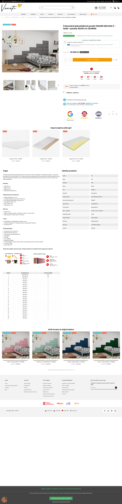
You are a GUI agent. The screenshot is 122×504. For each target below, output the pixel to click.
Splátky (102, 1)
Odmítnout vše (56, 502)
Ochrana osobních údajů (49, 394)
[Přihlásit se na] (116, 388)
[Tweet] (113, 114)
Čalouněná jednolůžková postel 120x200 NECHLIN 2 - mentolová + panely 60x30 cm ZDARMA (46, 361)
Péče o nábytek (65, 385)
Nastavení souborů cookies (30, 392)
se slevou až (14, 1)
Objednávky (27, 385)
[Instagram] (115, 410)
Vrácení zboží (46, 389)
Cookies (64, 394)
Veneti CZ (49, 410)
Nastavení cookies (65, 502)
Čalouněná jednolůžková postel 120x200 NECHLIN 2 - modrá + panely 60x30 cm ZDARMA (76, 361)
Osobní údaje (27, 383)
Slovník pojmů (65, 387)
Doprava (98, 1)
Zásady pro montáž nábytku (68, 383)
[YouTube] (108, 410)
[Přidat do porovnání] (117, 60)
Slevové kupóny (27, 389)
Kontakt (106, 1)
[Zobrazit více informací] (82, 42)
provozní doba (102, 8)
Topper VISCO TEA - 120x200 (76, 159)
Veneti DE (66, 410)
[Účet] (111, 7)
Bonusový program (91, 1)
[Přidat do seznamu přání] (114, 60)
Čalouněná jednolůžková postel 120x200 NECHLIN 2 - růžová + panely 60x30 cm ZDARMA (15, 361)
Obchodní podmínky (48, 387)
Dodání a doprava (47, 383)
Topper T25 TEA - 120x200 (15, 159)
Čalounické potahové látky (68, 389)
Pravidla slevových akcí (48, 396)
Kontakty (7, 387)
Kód (65, 32)
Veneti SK (58, 410)
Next (58, 85)
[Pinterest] (116, 114)
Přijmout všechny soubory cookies (61, 498)
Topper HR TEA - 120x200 (46, 159)
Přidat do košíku (93, 60)
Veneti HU (74, 410)
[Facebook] (104, 410)
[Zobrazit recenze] (84, 114)
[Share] (109, 114)
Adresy (25, 387)
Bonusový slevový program (11, 385)
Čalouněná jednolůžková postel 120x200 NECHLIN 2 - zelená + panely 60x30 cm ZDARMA (106, 361)
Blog (110, 1)
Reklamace (45, 392)
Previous (2, 85)
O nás (6, 383)
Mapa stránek (65, 392)
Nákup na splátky (47, 385)
